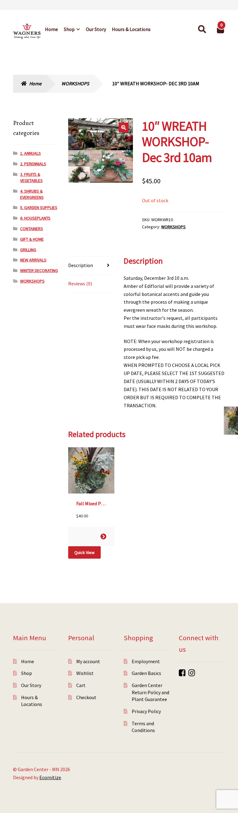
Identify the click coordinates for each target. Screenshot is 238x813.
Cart (81, 685)
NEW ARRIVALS (33, 260)
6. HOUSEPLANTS (35, 218)
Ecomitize (50, 777)
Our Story (96, 29)
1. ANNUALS (30, 153)
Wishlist (85, 673)
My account (88, 661)
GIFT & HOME (32, 239)
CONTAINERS (31, 228)
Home (51, 29)
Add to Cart (103, 536)
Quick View (84, 552)
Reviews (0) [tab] (80, 283)
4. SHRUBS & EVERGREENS (32, 194)
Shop (69, 29)
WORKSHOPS (75, 83)
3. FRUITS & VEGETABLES (31, 177)
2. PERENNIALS (33, 164)
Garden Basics (146, 673)
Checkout (86, 697)
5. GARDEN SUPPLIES (38, 207)
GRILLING (28, 249)
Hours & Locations (131, 29)
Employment (146, 661)
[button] (124, 127)
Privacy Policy (146, 711)
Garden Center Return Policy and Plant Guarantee (150, 692)
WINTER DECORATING (39, 270)
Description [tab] (80, 265)
